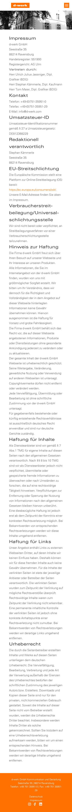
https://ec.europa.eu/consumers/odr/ (32, 190)
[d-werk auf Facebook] (35, 804)
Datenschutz (36, 797)
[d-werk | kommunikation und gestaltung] (20, 5)
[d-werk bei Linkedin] (41, 804)
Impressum (36, 800)
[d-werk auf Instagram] (29, 804)
